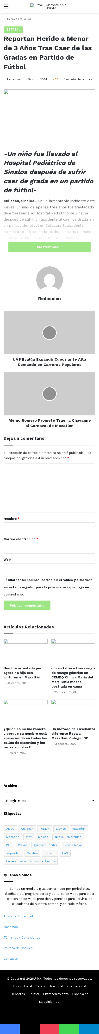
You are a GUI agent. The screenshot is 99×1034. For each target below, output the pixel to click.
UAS (65, 853)
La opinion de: (49, 1001)
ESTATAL (25, 19)
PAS (9, 845)
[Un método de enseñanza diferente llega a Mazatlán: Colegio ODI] (73, 712)
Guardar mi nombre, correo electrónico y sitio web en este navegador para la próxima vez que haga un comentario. (48, 587)
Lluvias (61, 828)
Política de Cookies (18, 948)
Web (7, 559)
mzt (28, 837)
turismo (50, 853)
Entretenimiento (56, 994)
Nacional (56, 986)
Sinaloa (32, 853)
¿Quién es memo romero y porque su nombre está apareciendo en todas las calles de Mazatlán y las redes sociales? (25, 738)
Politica (34, 994)
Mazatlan (79, 828)
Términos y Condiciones (22, 937)
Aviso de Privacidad (18, 916)
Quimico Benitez (46, 845)
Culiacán (27, 828)
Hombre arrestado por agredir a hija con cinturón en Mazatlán (23, 672)
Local (28, 986)
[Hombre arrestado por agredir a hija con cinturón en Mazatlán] (26, 651)
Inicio (10, 19)
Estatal (41, 986)
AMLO (10, 828)
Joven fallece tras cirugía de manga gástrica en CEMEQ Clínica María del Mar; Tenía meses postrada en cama (73, 677)
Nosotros (11, 927)
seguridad (13, 853)
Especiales (80, 994)
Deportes (18, 994)
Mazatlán (12, 837)
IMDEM (44, 828)
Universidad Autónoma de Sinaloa (30, 861)
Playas (22, 845)
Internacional (76, 986)
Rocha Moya (73, 845)
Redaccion (14, 79)
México (43, 837)
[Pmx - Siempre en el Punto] (49, 6)
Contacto (11, 958)
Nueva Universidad (68, 837)
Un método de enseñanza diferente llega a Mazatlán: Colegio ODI (73, 733)
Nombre (12, 518)
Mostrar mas (48, 247)
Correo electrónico (21, 539)
